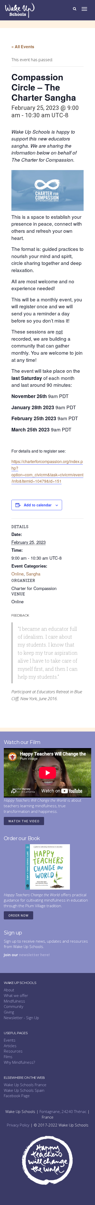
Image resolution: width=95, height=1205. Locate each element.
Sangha (33, 574)
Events (9, 1040)
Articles (10, 1045)
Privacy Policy (18, 1124)
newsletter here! (34, 954)
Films (8, 1056)
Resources (13, 1051)
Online (17, 574)
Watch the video (24, 821)
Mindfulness (14, 1001)
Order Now (18, 915)
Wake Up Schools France (25, 1084)
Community (13, 1006)
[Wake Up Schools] (19, 9)
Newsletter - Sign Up (21, 1017)
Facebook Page (17, 1095)
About (9, 989)
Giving (9, 1012)
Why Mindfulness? (19, 1062)
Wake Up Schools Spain (24, 1090)
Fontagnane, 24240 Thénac (63, 1111)
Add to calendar (37, 504)
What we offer (16, 995)
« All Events (22, 46)
